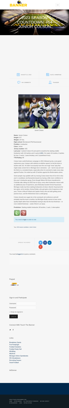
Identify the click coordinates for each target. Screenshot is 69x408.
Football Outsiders (15, 347)
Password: (12, 307)
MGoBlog (12, 351)
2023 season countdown (23, 227)
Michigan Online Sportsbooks (18, 356)
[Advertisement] (34, 48)
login (24, 219)
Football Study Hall (15, 349)
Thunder (56, 82)
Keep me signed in (17, 312)
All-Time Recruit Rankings (31, 401)
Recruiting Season (15, 360)
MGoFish (12, 353)
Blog (52, 74)
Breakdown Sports (15, 342)
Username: (12, 303)
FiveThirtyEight (14, 344)
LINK (41, 153)
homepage (58, 74)
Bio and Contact (44, 401)
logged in (20, 254)
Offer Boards (18, 401)
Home (10, 401)
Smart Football (14, 362)
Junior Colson (32, 227)
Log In (13, 316)
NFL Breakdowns (14, 358)
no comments (26, 82)
